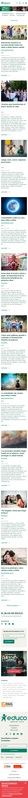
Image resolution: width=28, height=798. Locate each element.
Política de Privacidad (13, 638)
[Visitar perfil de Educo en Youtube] (9, 624)
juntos (4, 687)
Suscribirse (9, 641)
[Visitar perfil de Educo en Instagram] (13, 624)
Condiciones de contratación (14, 777)
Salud (10, 697)
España (15, 683)
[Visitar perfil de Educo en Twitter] (6, 624)
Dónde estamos (14, 725)
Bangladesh (17, 693)
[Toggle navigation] (26, 3)
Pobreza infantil (12, 695)
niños (22, 693)
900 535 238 (14, 730)
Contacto (14, 727)
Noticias (12, 15)
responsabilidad (20, 695)
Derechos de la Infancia (20, 689)
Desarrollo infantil (11, 691)
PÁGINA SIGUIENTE (12, 605)
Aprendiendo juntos (8, 13)
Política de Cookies (14, 780)
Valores (20, 685)
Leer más (4, 75)
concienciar (11, 689)
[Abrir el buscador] (17, 3)
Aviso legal (14, 771)
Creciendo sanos (21, 13)
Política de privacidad (14, 774)
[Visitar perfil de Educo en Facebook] (2, 624)
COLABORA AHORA (14, 671)
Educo (4, 691)
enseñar (24, 685)
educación (10, 683)
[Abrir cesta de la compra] (23, 3)
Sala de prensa (9, 757)
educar (8, 687)
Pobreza (5, 693)
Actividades (10, 693)
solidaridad (5, 697)
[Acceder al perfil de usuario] (20, 3)
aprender (5, 683)
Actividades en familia (12, 685)
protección (13, 687)
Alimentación (19, 691)
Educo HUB (18, 757)
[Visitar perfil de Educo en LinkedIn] (21, 734)
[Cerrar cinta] (25, 789)
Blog (2, 757)
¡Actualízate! (21, 15)
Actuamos (5, 15)
